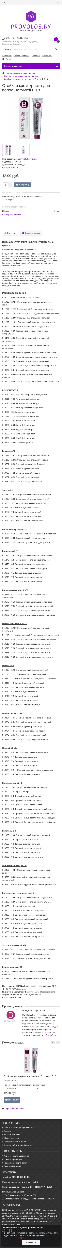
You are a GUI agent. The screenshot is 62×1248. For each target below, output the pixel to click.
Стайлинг (36, 56)
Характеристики (32, 233)
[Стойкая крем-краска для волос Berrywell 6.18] (8, 150)
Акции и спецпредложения (16, 1156)
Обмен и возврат (12, 1138)
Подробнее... (52, 1035)
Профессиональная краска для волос (22, 76)
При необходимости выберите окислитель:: (24, 1085)
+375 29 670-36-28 (21, 1177)
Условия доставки (12, 1134)
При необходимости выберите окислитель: (22, 196)
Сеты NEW (7, 56)
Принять (31, 1242)
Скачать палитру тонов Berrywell (19, 250)
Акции (8, 59)
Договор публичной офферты (18, 1145)
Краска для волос (21, 56)
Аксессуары (47, 56)
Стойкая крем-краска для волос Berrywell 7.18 (30, 1076)
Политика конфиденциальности (19, 1127)
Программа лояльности (15, 1141)
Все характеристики (11, 214)
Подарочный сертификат (15, 1163)
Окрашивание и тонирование (21, 73)
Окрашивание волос (14, 1108)
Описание (12, 233)
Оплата (7, 1131)
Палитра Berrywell (12, 1166)
